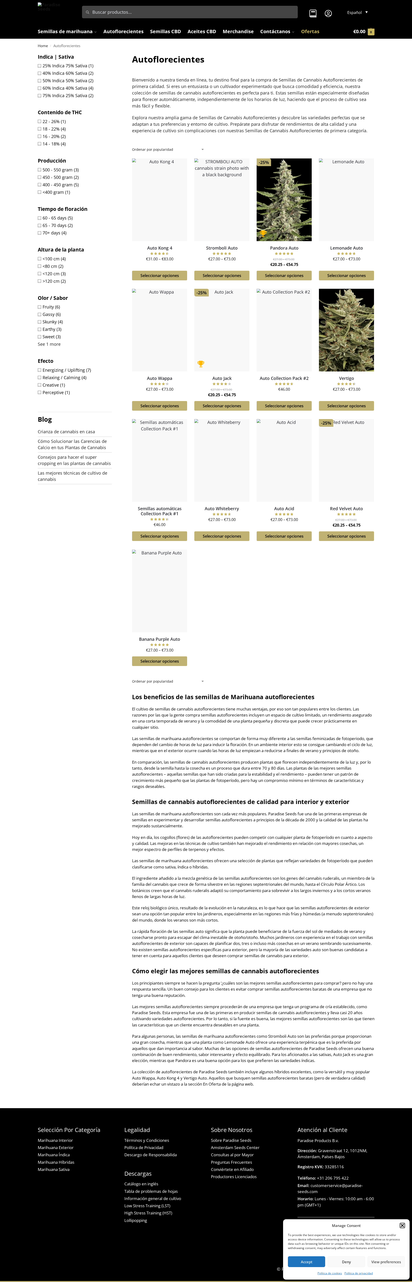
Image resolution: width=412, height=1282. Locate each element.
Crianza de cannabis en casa (66, 431)
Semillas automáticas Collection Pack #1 (159, 511)
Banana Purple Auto (159, 639)
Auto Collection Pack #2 (284, 378)
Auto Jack (221, 378)
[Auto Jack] (221, 330)
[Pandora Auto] (284, 199)
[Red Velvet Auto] (346, 460)
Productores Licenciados (234, 1176)
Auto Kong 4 (159, 248)
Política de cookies (329, 1273)
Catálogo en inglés (141, 1184)
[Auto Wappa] (159, 330)
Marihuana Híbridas (56, 1162)
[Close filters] (113, 56)
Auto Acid (284, 508)
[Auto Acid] (284, 460)
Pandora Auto (284, 248)
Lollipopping (135, 1220)
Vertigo (346, 378)
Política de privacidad (358, 1273)
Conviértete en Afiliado (232, 1169)
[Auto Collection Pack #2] (284, 330)
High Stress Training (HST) (148, 1213)
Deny (346, 1261)
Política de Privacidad (143, 1147)
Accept (306, 1261)
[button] (402, 1225)
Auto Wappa (159, 378)
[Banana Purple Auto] (159, 591)
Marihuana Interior (55, 1140)
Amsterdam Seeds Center (235, 1147)
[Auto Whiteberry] (221, 460)
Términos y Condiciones (146, 1140)
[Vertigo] (346, 330)
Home (43, 45)
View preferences (386, 1261)
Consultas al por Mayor (232, 1154)
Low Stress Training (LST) (147, 1205)
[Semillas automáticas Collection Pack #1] (159, 460)
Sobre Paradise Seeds (231, 1140)
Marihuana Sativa (54, 1169)
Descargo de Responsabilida (150, 1154)
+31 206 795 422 (323, 1178)
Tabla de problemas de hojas (151, 1191)
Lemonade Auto (346, 248)
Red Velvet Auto (346, 508)
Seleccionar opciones (159, 275)
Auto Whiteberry (222, 508)
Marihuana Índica (54, 1154)
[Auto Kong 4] (159, 199)
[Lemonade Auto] (346, 199)
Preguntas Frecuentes (231, 1162)
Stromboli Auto (222, 248)
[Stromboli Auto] (221, 199)
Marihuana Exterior (56, 1147)
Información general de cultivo (152, 1198)
